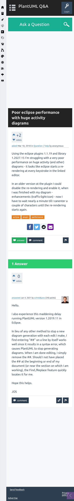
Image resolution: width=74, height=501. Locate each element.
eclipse (16, 217)
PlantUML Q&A (33, 6)
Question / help (41, 146)
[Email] (50, 227)
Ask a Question (34, 24)
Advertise (13, 498)
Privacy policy (65, 494)
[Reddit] (44, 227)
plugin (25, 217)
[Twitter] (37, 227)
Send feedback (17, 490)
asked (14, 146)
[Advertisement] (37, 68)
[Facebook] (30, 227)
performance (37, 217)
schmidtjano (39, 298)
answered (16, 298)
